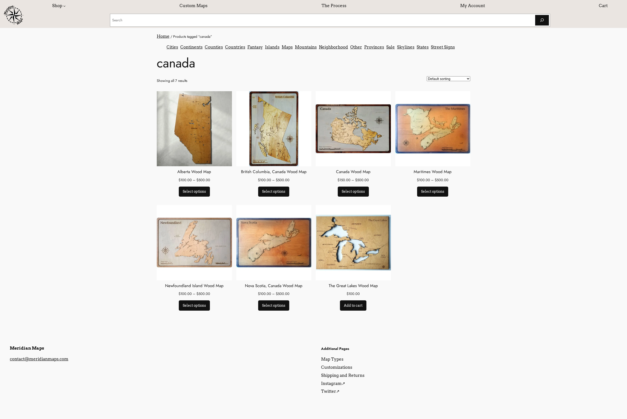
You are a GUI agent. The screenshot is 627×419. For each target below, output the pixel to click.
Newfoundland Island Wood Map (194, 285)
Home (163, 36)
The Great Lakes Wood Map (353, 285)
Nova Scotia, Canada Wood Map (273, 285)
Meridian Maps (27, 348)
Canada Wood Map (353, 171)
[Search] (542, 20)
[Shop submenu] (64, 5)
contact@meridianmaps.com (39, 358)
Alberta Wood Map (194, 171)
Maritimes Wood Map (433, 171)
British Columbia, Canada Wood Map (274, 171)
